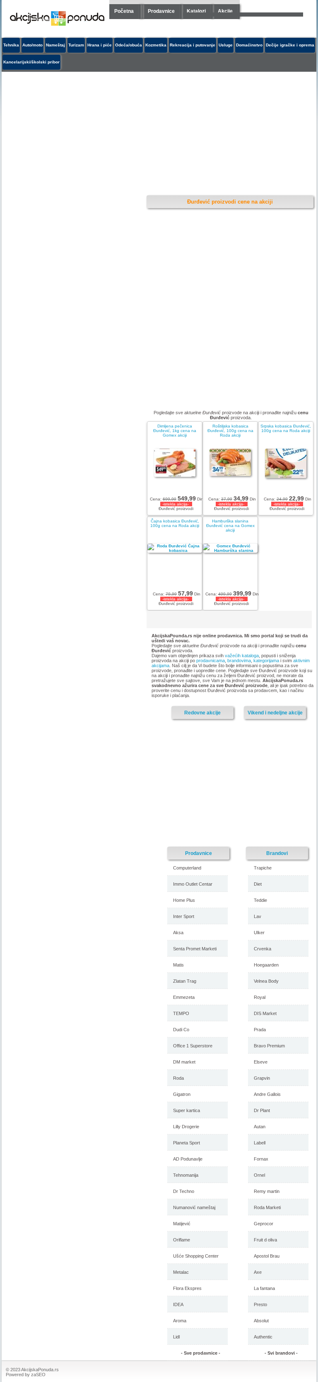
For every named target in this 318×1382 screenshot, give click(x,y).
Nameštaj (55, 45)
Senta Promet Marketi (195, 948)
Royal (259, 997)
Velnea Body (266, 981)
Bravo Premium (269, 1045)
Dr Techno (183, 1191)
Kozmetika (155, 45)
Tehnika (11, 45)
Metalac (181, 1272)
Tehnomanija (185, 1175)
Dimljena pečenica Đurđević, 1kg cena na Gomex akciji (174, 430)
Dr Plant (262, 1110)
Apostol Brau (266, 1255)
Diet (258, 884)
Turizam (76, 45)
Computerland (187, 867)
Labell (259, 1142)
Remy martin (266, 1191)
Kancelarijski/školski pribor (31, 62)
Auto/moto (32, 45)
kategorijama (266, 660)
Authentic (263, 1336)
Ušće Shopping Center (196, 1255)
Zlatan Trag (184, 981)
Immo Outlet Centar (192, 884)
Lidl (176, 1336)
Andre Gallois (267, 1094)
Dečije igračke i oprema (290, 45)
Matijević (181, 1223)
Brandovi (277, 853)
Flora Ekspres (187, 1288)
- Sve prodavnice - (200, 1352)
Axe (258, 1272)
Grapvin (262, 1078)
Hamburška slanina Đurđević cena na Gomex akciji (230, 525)
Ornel (259, 1175)
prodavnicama (210, 660)
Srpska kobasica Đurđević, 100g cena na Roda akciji (285, 428)
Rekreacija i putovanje (192, 45)
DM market (184, 1061)
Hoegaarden (266, 964)
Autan (259, 1126)
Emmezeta (184, 997)
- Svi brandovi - (281, 1352)
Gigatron (181, 1094)
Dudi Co (181, 1029)
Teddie (260, 900)
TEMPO (181, 1013)
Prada (260, 1029)
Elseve (260, 1061)
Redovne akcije (202, 712)
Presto (260, 1304)
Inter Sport (183, 916)
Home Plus (184, 900)
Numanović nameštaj (194, 1207)
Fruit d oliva (265, 1239)
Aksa (178, 932)
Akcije (225, 11)
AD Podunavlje (187, 1158)
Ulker (259, 932)
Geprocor (263, 1223)
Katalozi (196, 11)
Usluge (226, 45)
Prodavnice (161, 11)
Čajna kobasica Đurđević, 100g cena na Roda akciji (174, 523)
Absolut (261, 1320)
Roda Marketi (267, 1207)
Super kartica (186, 1110)
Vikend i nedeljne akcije (275, 712)
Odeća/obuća (128, 45)
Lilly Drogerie (186, 1126)
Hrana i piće (99, 45)
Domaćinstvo (249, 45)
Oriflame (181, 1239)
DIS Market (265, 1013)
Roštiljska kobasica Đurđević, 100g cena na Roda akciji (230, 430)
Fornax (261, 1158)
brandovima (239, 660)
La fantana (264, 1288)
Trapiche (263, 867)
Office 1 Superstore (192, 1045)
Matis (178, 964)
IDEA (178, 1304)
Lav (257, 916)
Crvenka (262, 948)
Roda (178, 1078)
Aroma (179, 1320)
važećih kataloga (242, 655)
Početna (124, 11)
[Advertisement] (239, 782)
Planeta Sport (186, 1142)
